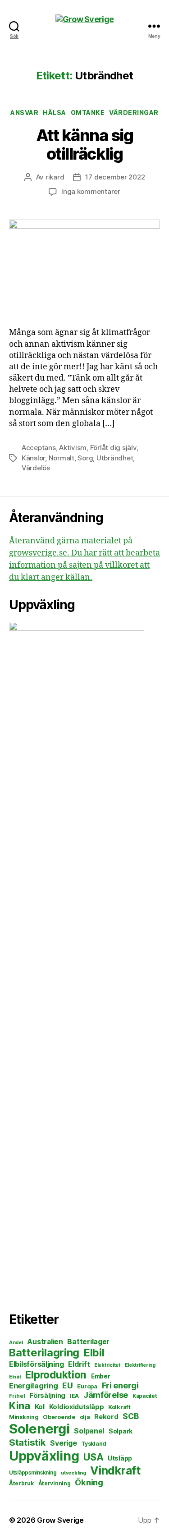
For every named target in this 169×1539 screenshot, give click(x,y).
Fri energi (120, 1385)
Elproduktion (56, 1375)
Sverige (63, 1443)
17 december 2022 (115, 177)
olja (85, 1417)
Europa (87, 1386)
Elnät (15, 1377)
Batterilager (88, 1341)
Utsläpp (120, 1458)
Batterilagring (44, 1352)
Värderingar (134, 112)
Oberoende (59, 1417)
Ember (100, 1376)
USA (93, 1457)
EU (67, 1385)
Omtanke (88, 112)
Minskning (24, 1417)
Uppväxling (44, 1456)
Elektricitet (107, 1365)
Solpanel (89, 1431)
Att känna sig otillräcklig (84, 144)
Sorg (85, 458)
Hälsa (54, 112)
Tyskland (93, 1443)
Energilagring (33, 1385)
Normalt (61, 458)
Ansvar (24, 112)
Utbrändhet (114, 458)
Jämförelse (105, 1395)
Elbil (94, 1352)
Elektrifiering (140, 1365)
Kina (19, 1405)
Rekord (106, 1417)
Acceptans (39, 447)
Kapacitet (144, 1396)
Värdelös (36, 468)
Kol (40, 1406)
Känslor (33, 458)
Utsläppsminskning (32, 1473)
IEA (74, 1395)
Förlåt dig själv (113, 447)
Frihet (17, 1395)
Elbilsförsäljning (36, 1364)
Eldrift (79, 1364)
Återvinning (54, 1483)
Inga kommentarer (90, 191)
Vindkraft (115, 1470)
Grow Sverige (60, 1520)
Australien (45, 1341)
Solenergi (39, 1429)
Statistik (27, 1442)
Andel (16, 1343)
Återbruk (21, 1483)
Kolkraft (119, 1406)
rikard (55, 177)
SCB (130, 1416)
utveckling (73, 1473)
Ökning (89, 1482)
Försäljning (47, 1395)
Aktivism (73, 447)
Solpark (120, 1431)
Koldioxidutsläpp (76, 1407)
